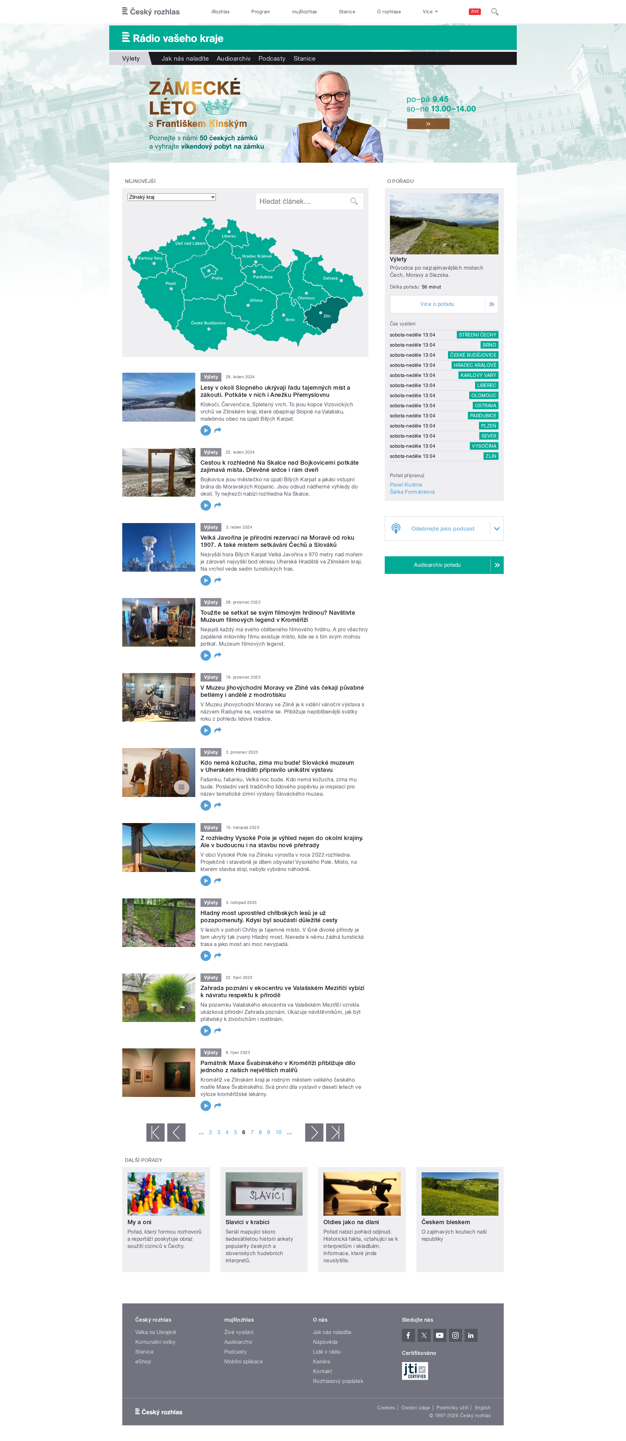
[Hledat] (495, 11)
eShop (143, 1361)
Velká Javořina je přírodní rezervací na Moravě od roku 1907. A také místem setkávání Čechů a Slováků (277, 541)
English (483, 1407)
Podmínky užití (453, 1407)
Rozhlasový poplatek (338, 1381)
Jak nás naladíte (185, 58)
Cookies (386, 1407)
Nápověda (325, 1342)
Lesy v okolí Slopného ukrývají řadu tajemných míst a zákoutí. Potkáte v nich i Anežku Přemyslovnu (275, 391)
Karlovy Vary (478, 375)
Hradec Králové (475, 365)
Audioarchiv (234, 58)
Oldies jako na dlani (351, 1222)
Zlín (491, 456)
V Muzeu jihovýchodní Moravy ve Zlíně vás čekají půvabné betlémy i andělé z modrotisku (282, 691)
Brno (489, 345)
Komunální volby (155, 1342)
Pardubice (483, 415)
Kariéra (321, 1361)
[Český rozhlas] (151, 11)
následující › (314, 1132)
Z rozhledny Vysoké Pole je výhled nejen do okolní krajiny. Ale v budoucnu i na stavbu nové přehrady (282, 841)
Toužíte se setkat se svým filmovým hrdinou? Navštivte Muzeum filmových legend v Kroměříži (278, 616)
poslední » (335, 1132)
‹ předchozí (176, 1132)
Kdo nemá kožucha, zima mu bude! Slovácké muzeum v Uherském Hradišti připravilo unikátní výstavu (277, 766)
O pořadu (400, 181)
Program (260, 11)
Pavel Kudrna (406, 485)
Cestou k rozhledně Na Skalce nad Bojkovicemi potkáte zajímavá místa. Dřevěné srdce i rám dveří (280, 466)
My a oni (139, 1222)
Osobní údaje (415, 1407)
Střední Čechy (477, 335)
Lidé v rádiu (327, 1352)
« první (155, 1132)
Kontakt (322, 1371)
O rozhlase (389, 11)
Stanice (347, 11)
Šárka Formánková (412, 492)
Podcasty (272, 58)
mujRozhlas (304, 11)
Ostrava (485, 405)
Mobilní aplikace (243, 1361)
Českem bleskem (446, 1222)
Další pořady (144, 1160)
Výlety (398, 259)
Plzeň (488, 425)
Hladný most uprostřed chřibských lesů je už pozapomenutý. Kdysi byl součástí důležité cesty (269, 916)
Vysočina (484, 446)
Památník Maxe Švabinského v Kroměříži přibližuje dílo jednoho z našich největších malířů (278, 1066)
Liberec (486, 385)
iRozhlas (221, 11)
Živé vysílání (239, 1332)
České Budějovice (473, 355)
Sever (489, 436)
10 (279, 1132)
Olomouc (483, 395)
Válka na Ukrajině (155, 1332)
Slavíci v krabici (248, 1222)
